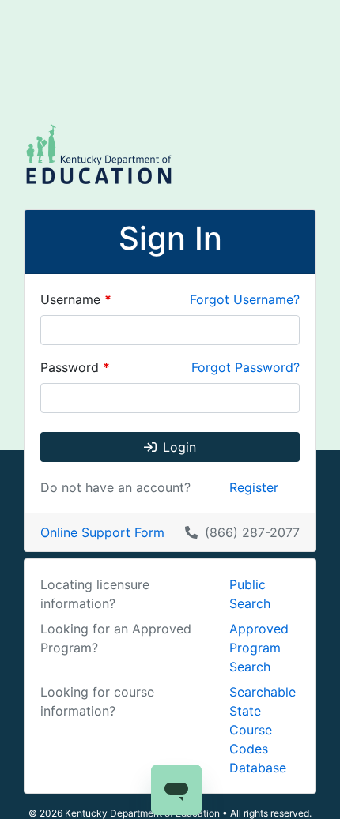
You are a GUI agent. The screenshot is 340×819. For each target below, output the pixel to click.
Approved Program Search (259, 647)
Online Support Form (102, 532)
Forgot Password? (245, 367)
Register (253, 487)
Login (179, 447)
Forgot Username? (245, 299)
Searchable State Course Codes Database (262, 730)
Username (75, 299)
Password (75, 367)
